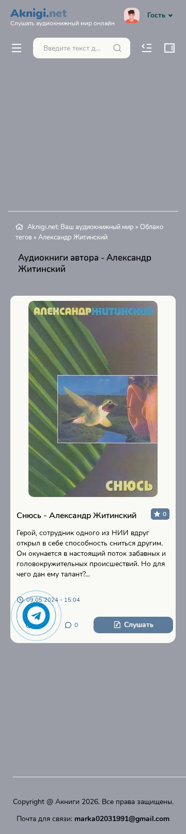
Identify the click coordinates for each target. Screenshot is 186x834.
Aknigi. (62, 16)
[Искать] (117, 48)
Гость (156, 15)
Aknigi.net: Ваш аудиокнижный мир (80, 227)
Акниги (67, 802)
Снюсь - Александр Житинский (76, 515)
